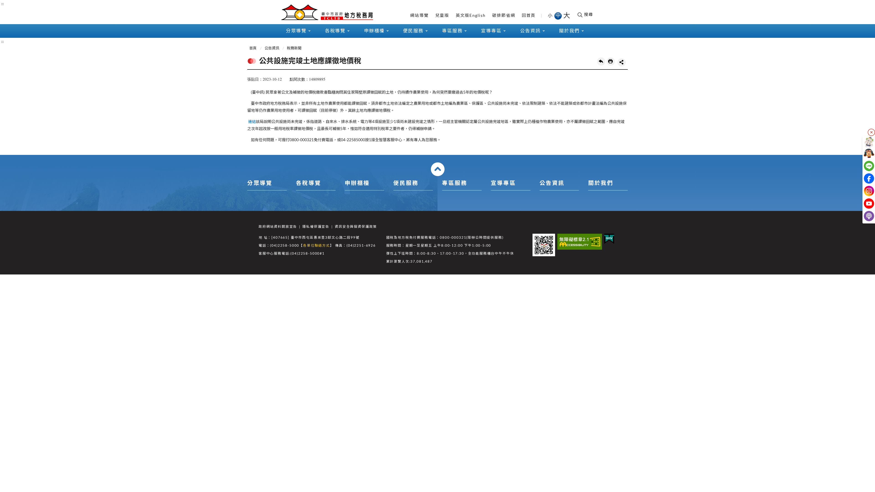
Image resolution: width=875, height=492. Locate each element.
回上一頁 (601, 61)
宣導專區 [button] (491, 31)
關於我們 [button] (569, 31)
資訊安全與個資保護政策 (356, 226)
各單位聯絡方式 (316, 245)
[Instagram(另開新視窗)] (865, 191)
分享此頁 (622, 62)
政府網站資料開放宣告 (278, 226)
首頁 (253, 48)
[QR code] (544, 245)
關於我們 (600, 183)
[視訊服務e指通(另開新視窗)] (865, 153)
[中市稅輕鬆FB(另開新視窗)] (865, 178)
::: (2, 4)
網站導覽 (419, 16)
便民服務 (405, 183)
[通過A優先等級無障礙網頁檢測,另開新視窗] (579, 242)
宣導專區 (503, 183)
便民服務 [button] (413, 31)
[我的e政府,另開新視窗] (609, 239)
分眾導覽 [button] (296, 31)
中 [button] (558, 15)
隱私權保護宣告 (315, 226)
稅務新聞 (294, 48)
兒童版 (442, 16)
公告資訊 (272, 48)
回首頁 (529, 16)
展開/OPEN (438, 169)
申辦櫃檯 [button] (374, 31)
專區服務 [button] (452, 31)
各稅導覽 (308, 183)
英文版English (471, 16)
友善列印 (611, 61)
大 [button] (566, 15)
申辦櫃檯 (357, 183)
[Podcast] (865, 216)
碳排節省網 (503, 16)
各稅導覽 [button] (335, 31)
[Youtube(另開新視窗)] (865, 203)
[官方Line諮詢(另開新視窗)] (865, 166)
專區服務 (454, 183)
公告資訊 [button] (530, 31)
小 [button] (550, 15)
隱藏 (871, 132)
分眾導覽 (259, 183)
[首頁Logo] (327, 12)
